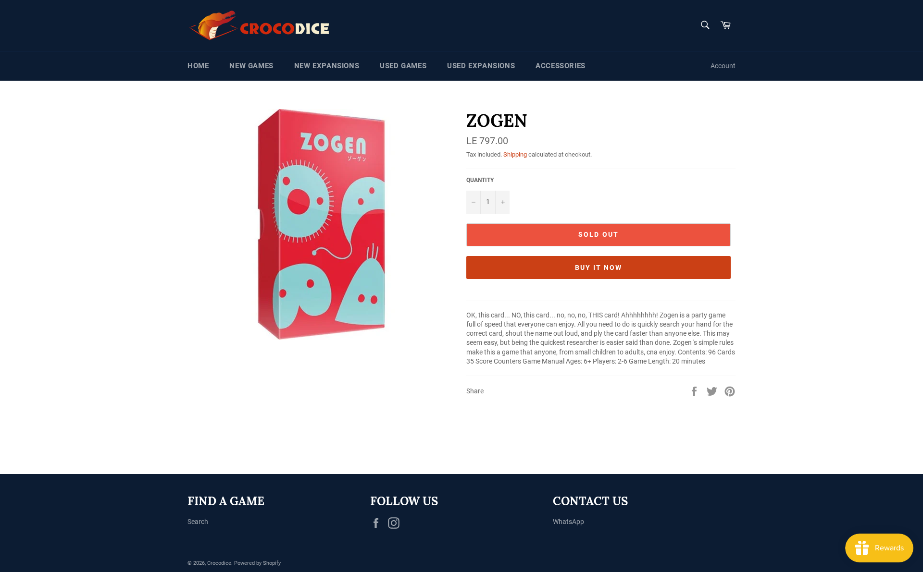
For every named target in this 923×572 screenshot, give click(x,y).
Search (197, 521)
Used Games (403, 65)
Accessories (561, 65)
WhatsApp (568, 521)
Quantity (480, 180)
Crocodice (219, 563)
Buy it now (599, 267)
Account (723, 66)
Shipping (515, 154)
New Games (251, 65)
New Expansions (326, 65)
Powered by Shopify (257, 563)
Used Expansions (481, 65)
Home (198, 65)
